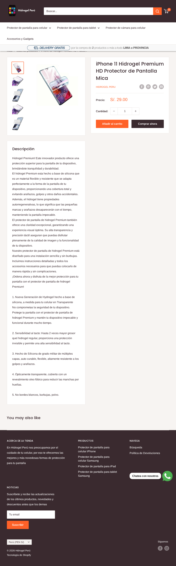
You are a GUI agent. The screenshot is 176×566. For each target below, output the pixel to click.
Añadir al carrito (112, 123)
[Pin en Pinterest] (148, 86)
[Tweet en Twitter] (154, 86)
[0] (166, 11)
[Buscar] (157, 11)
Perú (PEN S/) (16, 542)
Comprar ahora (147, 123)
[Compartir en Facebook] (141, 86)
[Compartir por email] (161, 86)
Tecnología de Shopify (19, 555)
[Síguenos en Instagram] (166, 548)
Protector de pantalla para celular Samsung (93, 458)
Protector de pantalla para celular (27, 27)
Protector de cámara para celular (125, 27)
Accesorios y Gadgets (20, 38)
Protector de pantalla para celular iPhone (93, 449)
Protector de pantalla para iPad (97, 466)
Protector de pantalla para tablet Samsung (97, 473)
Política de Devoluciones (145, 453)
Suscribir (18, 524)
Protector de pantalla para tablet (76, 27)
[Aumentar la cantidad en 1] (135, 111)
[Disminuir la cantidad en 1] (114, 111)
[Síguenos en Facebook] (160, 548)
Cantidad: (102, 111)
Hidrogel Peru (106, 87)
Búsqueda (136, 447)
